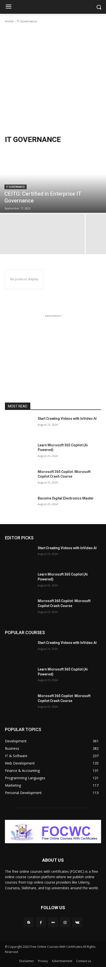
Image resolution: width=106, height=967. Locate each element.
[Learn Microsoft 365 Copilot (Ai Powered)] (19, 453)
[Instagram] (65, 922)
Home (9, 21)
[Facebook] (41, 922)
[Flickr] (53, 922)
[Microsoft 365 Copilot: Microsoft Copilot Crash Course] (19, 479)
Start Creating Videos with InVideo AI (67, 419)
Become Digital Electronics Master (66, 498)
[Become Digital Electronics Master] (19, 506)
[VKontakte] (77, 922)
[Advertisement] (53, 79)
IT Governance (15, 187)
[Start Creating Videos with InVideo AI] (19, 426)
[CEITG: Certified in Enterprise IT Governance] (53, 181)
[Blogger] (29, 922)
